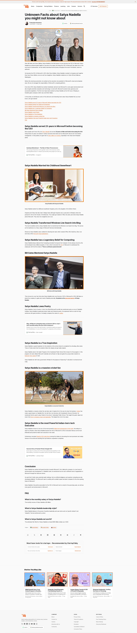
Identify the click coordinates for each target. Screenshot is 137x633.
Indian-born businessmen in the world (63, 428)
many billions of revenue (54, 135)
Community (54, 626)
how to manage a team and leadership (41, 417)
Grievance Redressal (101, 624)
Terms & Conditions (78, 619)
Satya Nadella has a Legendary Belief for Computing (38, 108)
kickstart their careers (30, 355)
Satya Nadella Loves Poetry (32, 112)
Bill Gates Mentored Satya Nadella (34, 110)
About (53, 617)
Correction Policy (78, 629)
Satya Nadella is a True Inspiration (33, 114)
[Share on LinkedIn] (48, 535)
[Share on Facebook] (41, 535)
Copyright (76, 621)
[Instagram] (29, 624)
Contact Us (54, 619)
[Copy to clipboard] (74, 535)
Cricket (78, 411)
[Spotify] (34, 624)
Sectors (80, 6)
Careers (73, 6)
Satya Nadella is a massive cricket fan (34, 116)
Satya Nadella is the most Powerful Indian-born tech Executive (41, 118)
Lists (68, 6)
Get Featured (103, 6)
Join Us (65, 23)
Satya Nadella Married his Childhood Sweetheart (37, 104)
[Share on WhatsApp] (28, 535)
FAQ (26, 120)
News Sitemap (99, 621)
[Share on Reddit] (61, 535)
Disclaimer (76, 624)
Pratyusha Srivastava (36, 22)
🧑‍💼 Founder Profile (45, 527)
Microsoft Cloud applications (40, 233)
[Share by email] (67, 535)
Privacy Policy (77, 617)
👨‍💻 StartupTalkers (34, 527)
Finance (56, 6)
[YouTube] (32, 624)
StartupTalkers (48, 6)
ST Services (94, 6)
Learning (62, 6)
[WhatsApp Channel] (36, 624)
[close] (135, 2)
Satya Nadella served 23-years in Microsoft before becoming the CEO (43, 102)
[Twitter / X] (22, 624)
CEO (62, 245)
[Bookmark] (81, 535)
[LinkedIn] (27, 624)
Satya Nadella (46, 131)
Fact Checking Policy (101, 619)
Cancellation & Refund (79, 626)
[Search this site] (84, 6)
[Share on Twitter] (34, 535)
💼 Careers (53, 527)
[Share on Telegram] (54, 535)
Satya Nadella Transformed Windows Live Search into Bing (40, 106)
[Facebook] (24, 624)
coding (61, 313)
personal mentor (69, 298)
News (32, 6)
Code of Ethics (99, 617)
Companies (39, 6)
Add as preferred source (77, 23)
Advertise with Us (56, 624)
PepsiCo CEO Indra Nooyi (43, 436)
